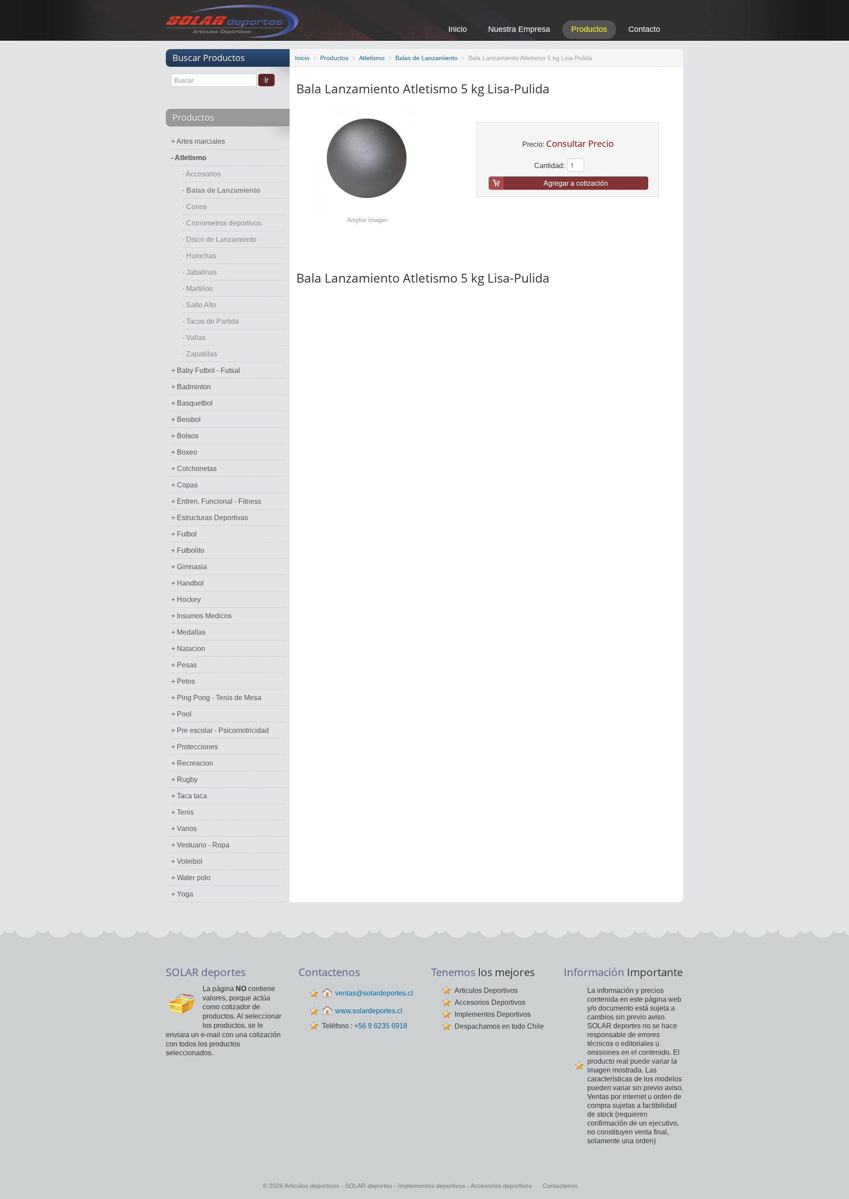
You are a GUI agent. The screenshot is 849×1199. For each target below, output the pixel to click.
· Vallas (194, 337)
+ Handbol (187, 583)
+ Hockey (186, 599)
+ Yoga (182, 894)
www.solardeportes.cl (368, 1011)
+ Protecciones (194, 747)
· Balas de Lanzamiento (221, 190)
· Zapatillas (199, 354)
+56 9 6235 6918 (380, 1026)
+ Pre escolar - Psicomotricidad (220, 730)
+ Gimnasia (189, 567)
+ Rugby (184, 779)
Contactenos (560, 1185)
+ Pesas (184, 665)
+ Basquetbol (192, 403)
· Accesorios (201, 174)
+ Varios (184, 828)
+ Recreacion (192, 763)
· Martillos (197, 288)
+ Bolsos (185, 436)
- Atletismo (189, 157)
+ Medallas (188, 632)
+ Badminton (191, 387)
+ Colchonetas (194, 468)
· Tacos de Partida (210, 321)
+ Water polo (190, 877)
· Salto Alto (199, 305)
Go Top (832, 1180)
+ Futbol (184, 534)
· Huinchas (199, 256)
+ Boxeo (184, 452)
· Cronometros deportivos (221, 223)
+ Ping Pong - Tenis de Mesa (216, 697)
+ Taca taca (189, 796)
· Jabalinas (199, 272)
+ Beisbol (186, 419)
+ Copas (184, 485)
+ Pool (181, 714)
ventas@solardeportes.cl (374, 993)
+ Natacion (188, 648)
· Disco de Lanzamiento (219, 239)
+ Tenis (182, 812)
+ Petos (183, 681)
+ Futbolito (187, 550)
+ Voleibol (187, 861)
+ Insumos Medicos (201, 616)
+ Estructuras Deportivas (209, 517)
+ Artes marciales (198, 141)
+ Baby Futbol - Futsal (205, 370)
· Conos (194, 207)
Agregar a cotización (575, 183)
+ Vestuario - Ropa (200, 845)
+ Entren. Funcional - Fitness (216, 501)
